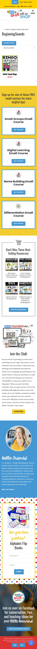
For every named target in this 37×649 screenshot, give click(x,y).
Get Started (18, 130)
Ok (15, 645)
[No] (34, 643)
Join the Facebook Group (18, 629)
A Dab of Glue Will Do (18, 14)
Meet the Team (7, 490)
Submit (19, 572)
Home (21, 2)
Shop (15, 2)
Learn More (18, 411)
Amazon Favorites (10, 6)
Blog (25, 2)
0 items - (27, 6)
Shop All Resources (18, 310)
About (30, 2)
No (22, 645)
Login (18, 6)
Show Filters (9, 43)
